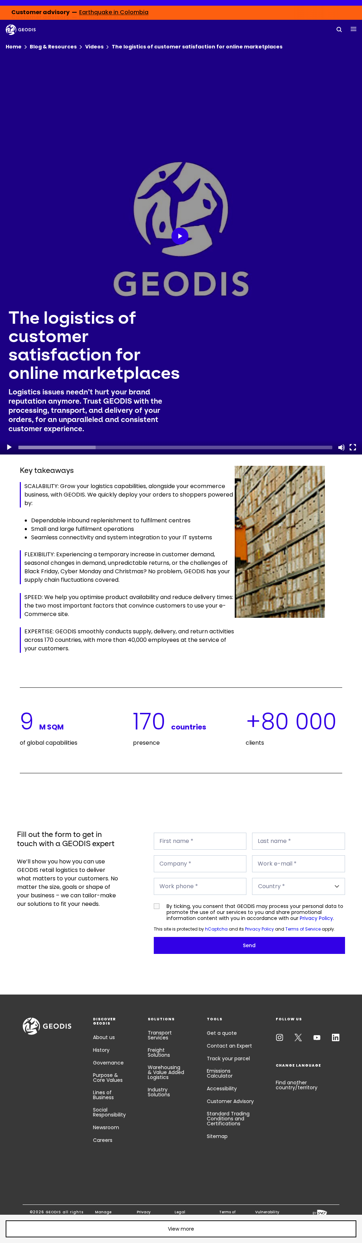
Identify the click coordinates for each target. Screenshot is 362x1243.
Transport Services (160, 1035)
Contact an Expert (229, 1045)
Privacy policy (144, 1214)
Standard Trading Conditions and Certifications (228, 1118)
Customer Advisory (230, 1101)
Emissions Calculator (220, 1073)
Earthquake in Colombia (113, 12)
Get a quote (222, 1033)
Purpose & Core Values (108, 1078)
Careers (102, 1140)
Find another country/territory (296, 1085)
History (101, 1050)
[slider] (175, 447)
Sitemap (217, 1136)
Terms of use (227, 1214)
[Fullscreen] (352, 447)
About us (104, 1037)
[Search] (339, 29)
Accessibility (222, 1088)
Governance (108, 1062)
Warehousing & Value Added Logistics (166, 1072)
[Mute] (341, 447)
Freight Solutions (159, 1052)
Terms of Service (303, 929)
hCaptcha (216, 929)
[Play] (9, 447)
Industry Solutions (159, 1092)
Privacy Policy (316, 918)
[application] (181, 237)
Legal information (186, 1214)
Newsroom (106, 1127)
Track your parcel (228, 1058)
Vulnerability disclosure (267, 1214)
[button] (181, 237)
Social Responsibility (109, 1112)
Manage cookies (103, 1214)
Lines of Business (103, 1095)
